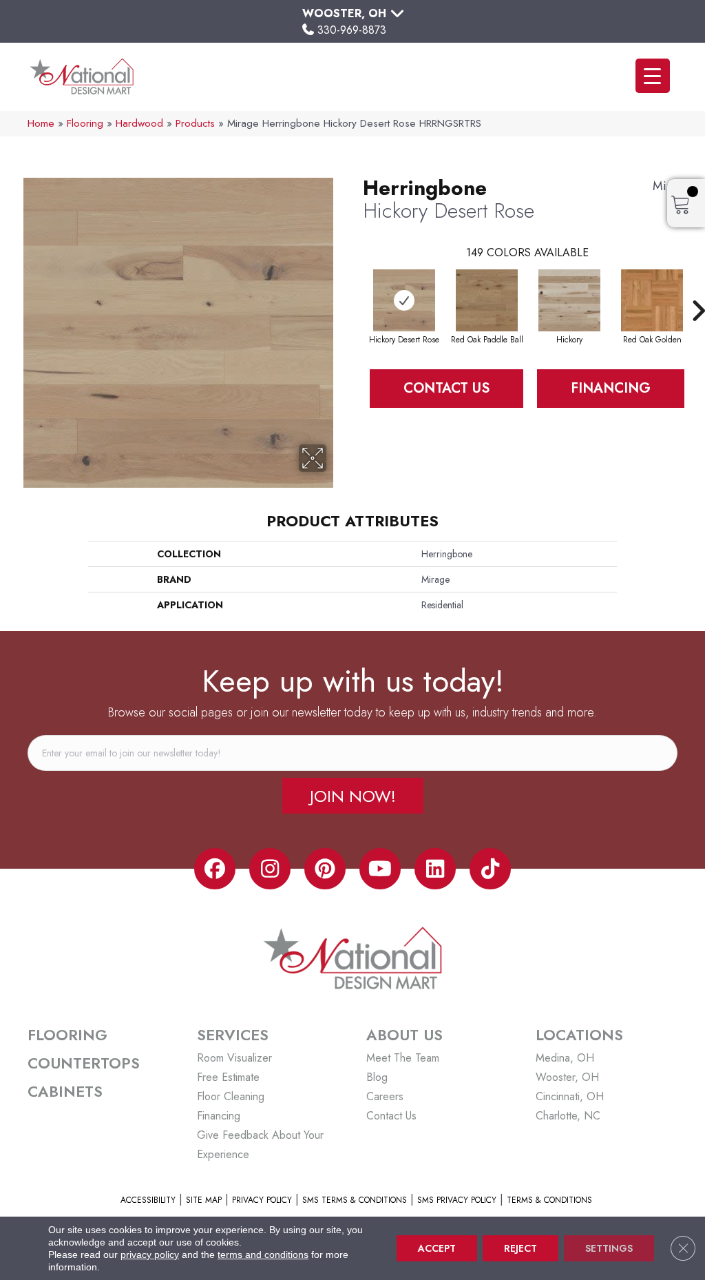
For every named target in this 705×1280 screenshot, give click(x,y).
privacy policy (149, 1254)
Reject (520, 1248)
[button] (352, 796)
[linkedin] (435, 868)
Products (195, 123)
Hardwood (139, 123)
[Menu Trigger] (652, 76)
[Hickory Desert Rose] (404, 300)
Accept (437, 1248)
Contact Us (446, 388)
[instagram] (270, 868)
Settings (609, 1248)
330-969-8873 (351, 30)
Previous (356, 290)
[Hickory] (569, 300)
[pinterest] (325, 868)
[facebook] (214, 868)
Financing (611, 388)
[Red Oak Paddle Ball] (486, 300)
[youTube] (380, 868)
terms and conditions (263, 1254)
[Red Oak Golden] (652, 300)
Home (41, 123)
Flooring (85, 123)
